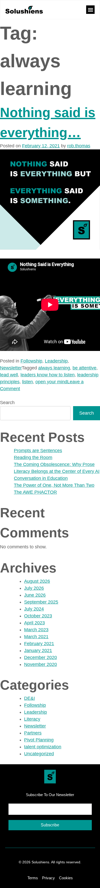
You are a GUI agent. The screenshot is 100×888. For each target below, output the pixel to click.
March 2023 (36, 629)
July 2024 (34, 609)
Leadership (56, 361)
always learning (54, 367)
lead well (9, 374)
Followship (31, 361)
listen (27, 381)
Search (7, 402)
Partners (33, 733)
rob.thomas (78, 145)
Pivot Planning (39, 739)
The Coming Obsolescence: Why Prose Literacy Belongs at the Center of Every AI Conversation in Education (56, 471)
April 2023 (34, 622)
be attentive (84, 367)
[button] (90, 9)
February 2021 (39, 643)
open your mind (51, 381)
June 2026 (35, 595)
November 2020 (40, 664)
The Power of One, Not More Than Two (54, 485)
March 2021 (36, 636)
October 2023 (38, 615)
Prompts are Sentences (38, 450)
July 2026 (34, 588)
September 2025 (41, 602)
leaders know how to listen (48, 374)
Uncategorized (39, 753)
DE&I (29, 698)
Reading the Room (33, 457)
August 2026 (37, 581)
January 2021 (38, 650)
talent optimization (42, 746)
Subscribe (50, 825)
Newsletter (11, 367)
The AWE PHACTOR (35, 492)
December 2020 (40, 657)
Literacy (32, 719)
